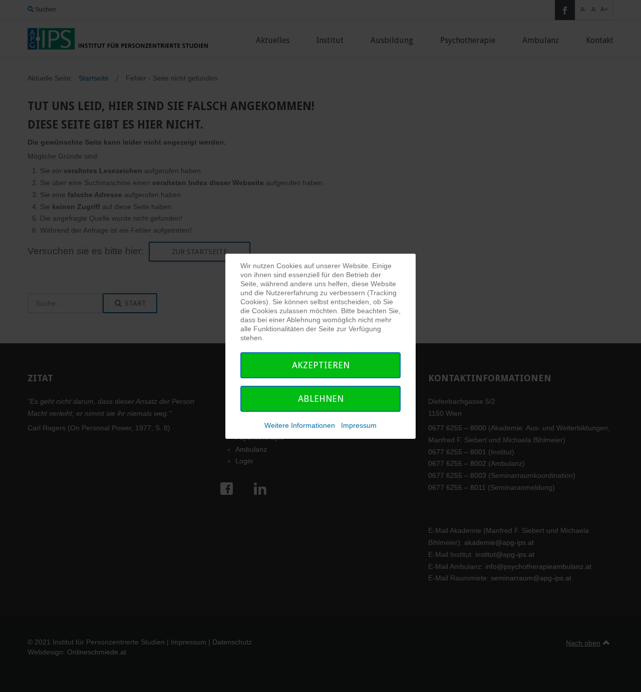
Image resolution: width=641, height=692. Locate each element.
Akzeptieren (321, 365)
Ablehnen (321, 398)
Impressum (359, 425)
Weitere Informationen (299, 425)
